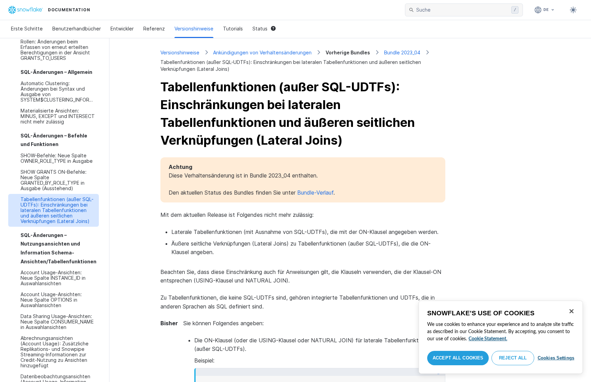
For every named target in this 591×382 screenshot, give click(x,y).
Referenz (154, 28)
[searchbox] (462, 10)
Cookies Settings (556, 357)
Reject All (513, 357)
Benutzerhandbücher (76, 28)
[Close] (571, 311)
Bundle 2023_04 (402, 52)
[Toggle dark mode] (573, 10)
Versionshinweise (193, 28)
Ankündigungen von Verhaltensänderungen (262, 52)
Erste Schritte (27, 28)
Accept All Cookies (458, 357)
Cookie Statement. (488, 339)
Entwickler (122, 28)
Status (259, 28)
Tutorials (233, 28)
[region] (501, 337)
